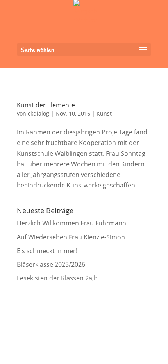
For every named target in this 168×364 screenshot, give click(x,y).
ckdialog (38, 113)
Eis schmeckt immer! (47, 250)
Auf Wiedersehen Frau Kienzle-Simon (71, 237)
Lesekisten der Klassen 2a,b (57, 278)
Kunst (104, 113)
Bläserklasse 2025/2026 (51, 264)
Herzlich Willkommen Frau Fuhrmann (71, 223)
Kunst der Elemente (46, 105)
